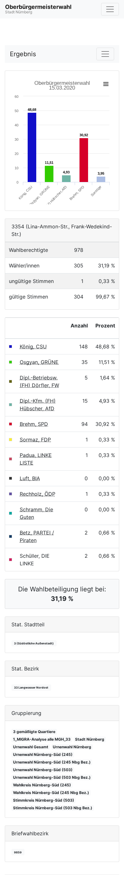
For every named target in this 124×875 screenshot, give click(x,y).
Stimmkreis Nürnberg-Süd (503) (43, 800)
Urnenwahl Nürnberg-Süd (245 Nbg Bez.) (52, 762)
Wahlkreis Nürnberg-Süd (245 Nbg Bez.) (51, 792)
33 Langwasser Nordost (31, 687)
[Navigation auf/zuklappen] (110, 9)
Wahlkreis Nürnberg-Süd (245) (42, 785)
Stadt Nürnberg (89, 739)
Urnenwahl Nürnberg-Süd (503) (42, 769)
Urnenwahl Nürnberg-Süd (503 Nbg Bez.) (52, 777)
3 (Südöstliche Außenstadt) (34, 643)
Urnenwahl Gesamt (30, 746)
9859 (18, 852)
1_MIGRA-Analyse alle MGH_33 (42, 739)
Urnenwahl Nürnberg (72, 746)
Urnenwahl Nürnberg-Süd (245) (42, 754)
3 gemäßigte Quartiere (34, 731)
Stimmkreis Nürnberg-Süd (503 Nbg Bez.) (52, 807)
